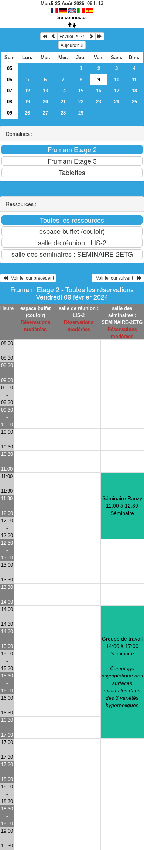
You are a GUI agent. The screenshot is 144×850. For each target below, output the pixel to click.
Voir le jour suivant (115, 278)
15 (80, 90)
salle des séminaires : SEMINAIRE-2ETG (122, 315)
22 (80, 102)
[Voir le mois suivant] (91, 36)
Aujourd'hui (72, 45)
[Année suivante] (99, 36)
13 (45, 90)
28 (63, 113)
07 (9, 90)
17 (116, 90)
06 (9, 79)
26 (27, 113)
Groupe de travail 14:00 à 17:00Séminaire (122, 672)
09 (9, 113)
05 (9, 68)
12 (27, 90)
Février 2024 (72, 36)
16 (98, 90)
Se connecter (72, 17)
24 (116, 102)
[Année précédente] (44, 36)
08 (9, 102)
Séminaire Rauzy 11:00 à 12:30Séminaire (122, 505)
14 (63, 90)
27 (45, 113)
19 (27, 102)
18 (134, 90)
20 (45, 102)
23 (98, 102)
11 (134, 79)
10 (116, 79)
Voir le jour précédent (31, 278)
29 (80, 113)
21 (63, 102)
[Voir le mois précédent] (53, 36)
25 (134, 102)
